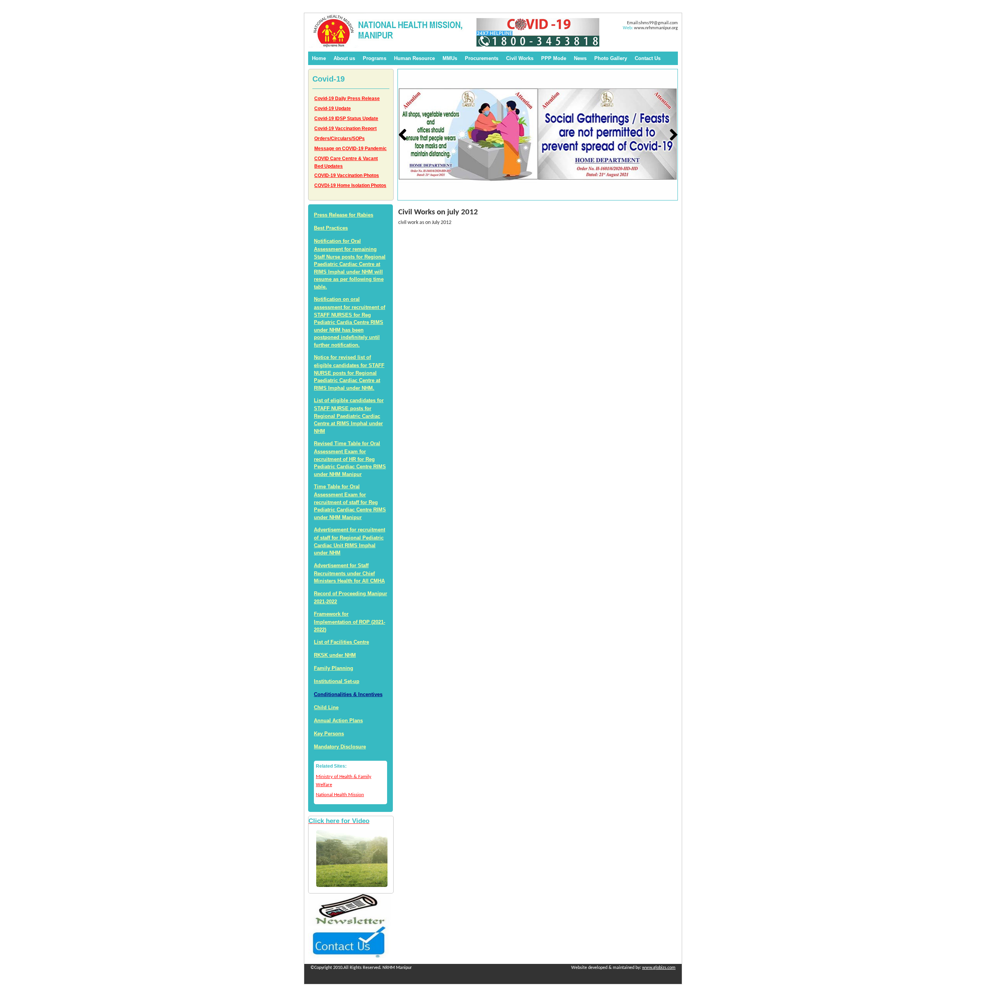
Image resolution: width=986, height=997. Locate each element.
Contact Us (648, 58)
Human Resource (414, 58)
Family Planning (333, 668)
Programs (374, 58)
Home (319, 58)
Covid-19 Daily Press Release (347, 98)
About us (344, 58)
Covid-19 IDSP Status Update (346, 118)
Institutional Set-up (336, 681)
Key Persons (329, 733)
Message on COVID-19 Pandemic (350, 148)
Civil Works (519, 58)
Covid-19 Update (332, 108)
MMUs (450, 58)
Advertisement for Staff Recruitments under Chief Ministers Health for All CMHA (349, 573)
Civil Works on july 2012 (438, 212)
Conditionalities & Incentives (348, 694)
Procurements (481, 58)
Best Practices (331, 228)
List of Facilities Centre (341, 642)
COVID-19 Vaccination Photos (346, 175)
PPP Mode (553, 58)
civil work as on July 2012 (424, 222)
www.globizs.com (659, 967)
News (580, 58)
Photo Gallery (610, 58)
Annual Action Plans (338, 720)
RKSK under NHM (335, 655)
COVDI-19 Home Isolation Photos (350, 185)
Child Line (326, 707)
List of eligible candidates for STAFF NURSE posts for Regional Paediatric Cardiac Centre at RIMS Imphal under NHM (349, 415)
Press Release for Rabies (343, 215)
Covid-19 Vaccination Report (345, 128)
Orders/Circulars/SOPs (339, 138)
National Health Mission (340, 794)
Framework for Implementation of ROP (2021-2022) (349, 622)
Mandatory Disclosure (340, 747)
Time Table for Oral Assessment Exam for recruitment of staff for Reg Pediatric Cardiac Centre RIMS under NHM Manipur (350, 502)
